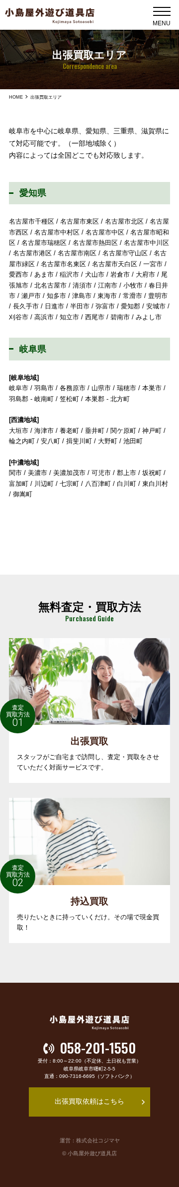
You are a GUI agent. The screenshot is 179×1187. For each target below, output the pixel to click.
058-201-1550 (98, 1048)
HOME (16, 97)
